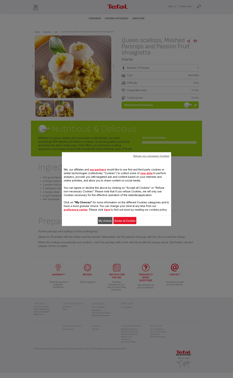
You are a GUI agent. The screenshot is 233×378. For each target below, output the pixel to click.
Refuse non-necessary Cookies (151, 156)
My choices (105, 220)
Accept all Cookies (124, 220)
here (107, 209)
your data (146, 173)
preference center (76, 209)
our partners (98, 169)
